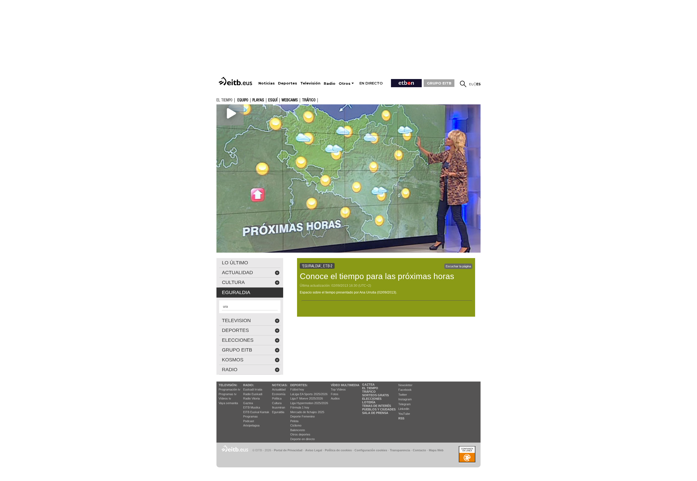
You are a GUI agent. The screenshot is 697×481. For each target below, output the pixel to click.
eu (471, 84)
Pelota (294, 421)
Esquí (272, 100)
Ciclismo (295, 425)
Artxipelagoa (251, 425)
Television (236, 320)
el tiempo (224, 100)
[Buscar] (463, 84)
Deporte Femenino (302, 416)
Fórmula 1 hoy (299, 407)
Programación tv (229, 389)
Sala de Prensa (375, 413)
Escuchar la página (458, 266)
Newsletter (405, 385)
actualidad (237, 272)
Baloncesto (297, 430)
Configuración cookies (370, 450)
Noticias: (280, 385)
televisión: (228, 385)
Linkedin (403, 408)
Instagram (405, 399)
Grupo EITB (237, 350)
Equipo (242, 100)
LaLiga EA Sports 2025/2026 (309, 394)
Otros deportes (300, 434)
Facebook (405, 389)
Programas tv (228, 394)
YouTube (404, 413)
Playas (258, 100)
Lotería (368, 402)
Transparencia (400, 450)
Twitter (402, 394)
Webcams (290, 100)
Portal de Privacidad (288, 450)
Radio (229, 369)
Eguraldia (278, 412)
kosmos (232, 359)
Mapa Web (436, 450)
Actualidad (279, 389)
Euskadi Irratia (252, 389)
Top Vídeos (338, 389)
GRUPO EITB (439, 83)
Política (277, 398)
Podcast (248, 421)
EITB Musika (251, 407)
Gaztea (248, 403)
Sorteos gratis (375, 395)
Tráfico (309, 100)
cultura (233, 282)
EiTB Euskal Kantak (256, 412)
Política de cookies (338, 450)
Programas (250, 416)
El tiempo (370, 388)
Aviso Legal (313, 450)
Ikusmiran (278, 407)
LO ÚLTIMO (235, 262)
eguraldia (236, 292)
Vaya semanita (228, 403)
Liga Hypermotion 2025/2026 (309, 403)
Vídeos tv (225, 398)
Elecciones (371, 398)
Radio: (248, 385)
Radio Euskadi (252, 394)
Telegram (404, 404)
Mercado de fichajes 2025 (307, 412)
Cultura (277, 403)
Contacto (419, 450)
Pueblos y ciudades (379, 409)
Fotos (334, 394)
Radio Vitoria (251, 398)
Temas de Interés (376, 405)
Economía (278, 394)
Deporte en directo (302, 439)
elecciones (237, 340)
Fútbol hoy (297, 389)
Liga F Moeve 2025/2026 (306, 398)
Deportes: (299, 385)
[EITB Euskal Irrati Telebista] (236, 81)
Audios (335, 398)
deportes (235, 330)
